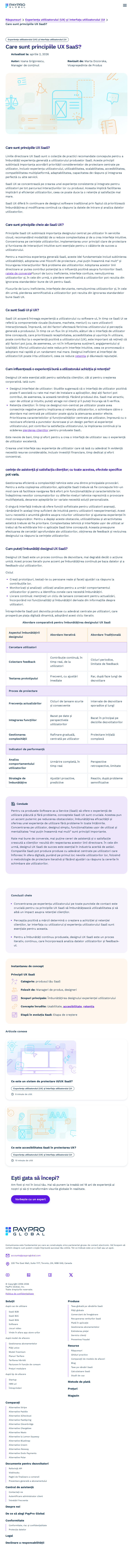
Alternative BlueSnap (19, 1441)
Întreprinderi (15, 1388)
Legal (9, 1535)
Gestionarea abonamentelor (23, 1343)
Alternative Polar (17, 1457)
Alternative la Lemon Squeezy (24, 1436)
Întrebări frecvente (18, 1500)
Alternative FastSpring (20, 1420)
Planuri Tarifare (16, 1356)
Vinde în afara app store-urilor (24, 1332)
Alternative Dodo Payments (22, 1453)
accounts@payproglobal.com (26, 1255)
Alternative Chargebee (20, 1428)
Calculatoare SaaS (80, 1371)
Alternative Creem (18, 1445)
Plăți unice (14, 1348)
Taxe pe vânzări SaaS (82, 1367)
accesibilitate (72, 1006)
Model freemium (17, 1352)
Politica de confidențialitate (20, 1293)
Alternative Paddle (18, 1411)
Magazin (73, 1395)
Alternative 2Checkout (20, 1416)
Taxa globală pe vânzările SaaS (87, 1306)
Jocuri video (15, 1328)
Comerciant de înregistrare (84, 1314)
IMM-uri (13, 1384)
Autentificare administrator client (26, 1496)
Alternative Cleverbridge (21, 1424)
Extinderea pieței (79, 1331)
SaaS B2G (14, 1320)
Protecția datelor (17, 1529)
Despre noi (13, 1506)
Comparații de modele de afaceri (88, 1359)
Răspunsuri (13, 19)
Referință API (15, 1468)
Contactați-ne (16, 1492)
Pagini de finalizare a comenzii (24, 1477)
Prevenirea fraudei (80, 1339)
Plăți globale (77, 1310)
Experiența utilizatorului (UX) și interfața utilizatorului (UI (65, 19)
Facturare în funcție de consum (25, 1364)
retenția (88, 1006)
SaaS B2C (14, 1316)
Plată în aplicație (79, 1323)
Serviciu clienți (78, 1335)
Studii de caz (78, 1375)
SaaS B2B (14, 1312)
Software (13, 1324)
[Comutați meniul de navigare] (124, 5)
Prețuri (73, 1388)
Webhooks (14, 1472)
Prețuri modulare (17, 1368)
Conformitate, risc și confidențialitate (28, 1525)
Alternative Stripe (18, 1407)
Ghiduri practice (79, 1355)
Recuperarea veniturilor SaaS (86, 1318)
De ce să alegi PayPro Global (25, 1513)
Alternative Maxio (17, 1432)
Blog (73, 1363)
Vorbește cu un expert (30, 1199)
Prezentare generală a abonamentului (28, 1481)
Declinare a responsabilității (25, 1542)
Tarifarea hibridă (17, 1360)
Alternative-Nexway (19, 1449)
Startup (13, 1380)
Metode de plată (79, 1381)
